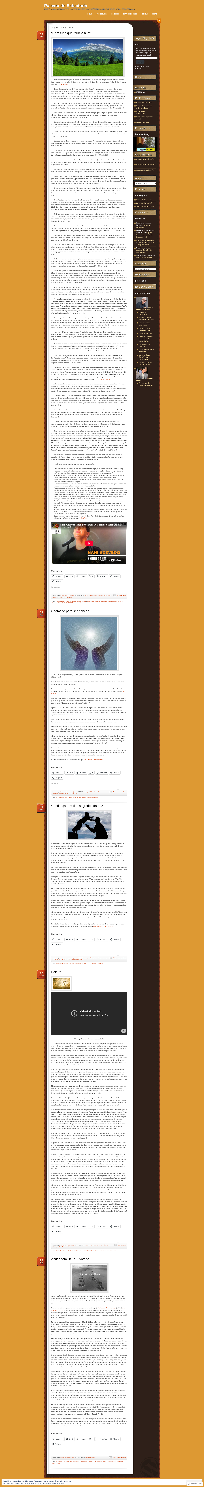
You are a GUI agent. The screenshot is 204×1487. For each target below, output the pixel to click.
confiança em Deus (65, 963)
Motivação (65, 959)
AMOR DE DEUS (64, 1250)
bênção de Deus (81, 601)
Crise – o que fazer (142, 122)
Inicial (89, 14)
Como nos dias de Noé (144, 203)
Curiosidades (101, 14)
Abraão (67, 601)
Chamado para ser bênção (70, 611)
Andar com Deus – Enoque (106, 1308)
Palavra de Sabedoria (65, 5)
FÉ (96, 963)
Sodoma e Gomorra (79, 602)
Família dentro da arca (144, 200)
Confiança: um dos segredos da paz (77, 806)
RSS (158, 22)
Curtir (138, 77)
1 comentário (122, 1245)
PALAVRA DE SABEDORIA (64, 597)
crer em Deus (75, 963)
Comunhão (91, 1461)
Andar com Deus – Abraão (70, 1259)
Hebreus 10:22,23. (104, 379)
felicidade (100, 963)
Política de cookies (57, 1483)
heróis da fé (90, 1250)
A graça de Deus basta (144, 102)
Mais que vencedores (100, 1250)
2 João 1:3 (84, 518)
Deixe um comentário (119, 792)
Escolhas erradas (112, 601)
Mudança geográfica (117, 1461)
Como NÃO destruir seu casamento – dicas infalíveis (145, 339)
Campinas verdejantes (101, 601)
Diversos (115, 14)
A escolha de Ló (60, 601)
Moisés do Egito (111, 1250)
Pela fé (56, 972)
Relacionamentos (87, 797)
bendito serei (90, 601)
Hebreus (84, 1250)
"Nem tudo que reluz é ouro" (145, 206)
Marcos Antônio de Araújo (67, 595)
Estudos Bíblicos (130, 14)
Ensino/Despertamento (100, 595)
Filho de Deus (107, 1461)
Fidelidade (99, 1461)
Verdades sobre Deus (65, 1246)
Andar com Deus (74, 1250)
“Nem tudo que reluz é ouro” (71, 33)
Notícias (144, 14)
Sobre (154, 14)
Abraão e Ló (73, 601)
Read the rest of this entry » (93, 760)
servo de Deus (56, 1463)
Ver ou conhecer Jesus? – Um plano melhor (144, 250)
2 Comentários (121, 595)
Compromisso (83, 1461)
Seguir (140, 62)
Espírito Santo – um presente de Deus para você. (144, 235)
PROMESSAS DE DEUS (74, 797)
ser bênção (95, 797)
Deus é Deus (91, 963)
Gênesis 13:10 (65, 84)
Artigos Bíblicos (89, 595)
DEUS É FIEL (83, 963)
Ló (56, 602)
